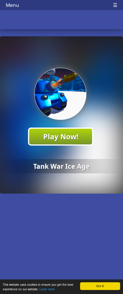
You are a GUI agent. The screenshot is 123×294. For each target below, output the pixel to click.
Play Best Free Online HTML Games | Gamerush (61, 20)
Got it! (100, 286)
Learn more (47, 289)
